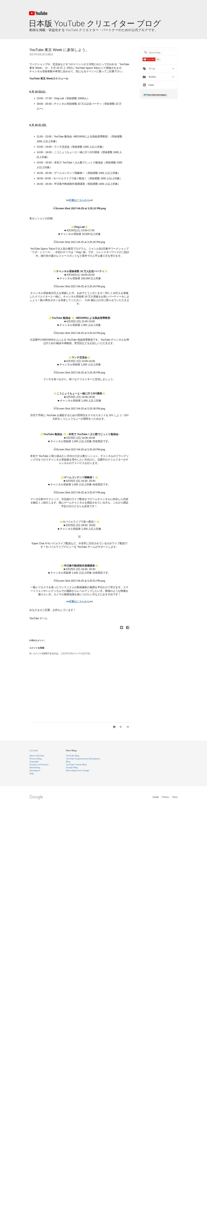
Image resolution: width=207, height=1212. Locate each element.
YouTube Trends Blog (76, 764)
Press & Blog (35, 758)
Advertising (34, 767)
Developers (34, 770)
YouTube (33, 750)
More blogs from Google (77, 770)
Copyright (34, 761)
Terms (175, 797)
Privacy (165, 797)
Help (31, 773)
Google (156, 797)
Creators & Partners (38, 764)
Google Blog (72, 767)
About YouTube (36, 755)
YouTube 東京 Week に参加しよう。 (59, 50)
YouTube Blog (72, 755)
